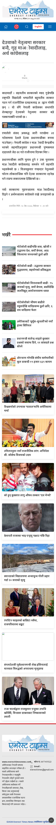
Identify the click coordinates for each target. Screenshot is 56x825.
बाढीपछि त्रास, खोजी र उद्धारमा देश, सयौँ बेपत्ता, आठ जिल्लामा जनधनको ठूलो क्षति (34, 250)
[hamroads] (28, 124)
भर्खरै (6, 234)
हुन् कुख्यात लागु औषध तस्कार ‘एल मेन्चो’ (27, 495)
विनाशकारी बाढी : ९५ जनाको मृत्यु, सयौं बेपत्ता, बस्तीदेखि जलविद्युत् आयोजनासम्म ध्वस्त (35, 287)
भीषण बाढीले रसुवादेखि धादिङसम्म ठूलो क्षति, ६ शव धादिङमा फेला (34, 306)
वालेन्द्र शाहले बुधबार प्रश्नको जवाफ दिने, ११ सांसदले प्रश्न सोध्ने (35, 342)
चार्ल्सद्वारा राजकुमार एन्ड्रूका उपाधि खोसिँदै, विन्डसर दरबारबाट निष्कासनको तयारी (25, 712)
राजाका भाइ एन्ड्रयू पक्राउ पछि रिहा (27, 535)
